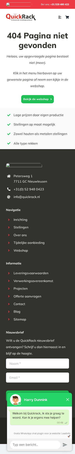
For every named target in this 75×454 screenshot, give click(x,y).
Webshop (21, 250)
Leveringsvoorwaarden (31, 273)
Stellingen (21, 227)
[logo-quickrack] (21, 15)
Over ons (20, 235)
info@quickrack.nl (27, 197)
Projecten (21, 288)
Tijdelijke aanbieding (29, 243)
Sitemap (20, 319)
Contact (19, 304)
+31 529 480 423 (59, 4)
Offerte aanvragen (27, 296)
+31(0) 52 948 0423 (29, 189)
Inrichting (20, 220)
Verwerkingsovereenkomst (33, 281)
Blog (17, 311)
